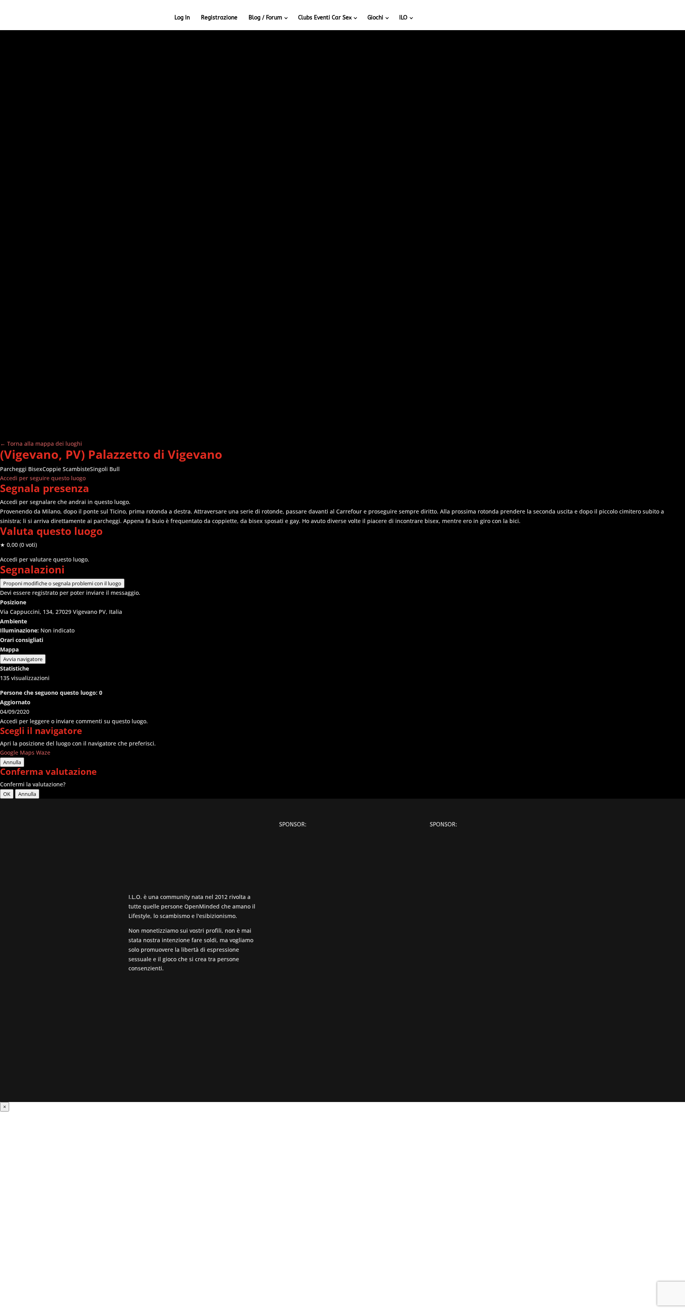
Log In (182, 17)
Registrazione (219, 17)
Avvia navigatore (22, 659)
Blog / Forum (265, 17)
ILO (403, 17)
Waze (43, 752)
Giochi (375, 17)
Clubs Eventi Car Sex (325, 17)
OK (6, 793)
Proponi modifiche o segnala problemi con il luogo (62, 583)
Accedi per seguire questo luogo (43, 478)
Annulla (12, 762)
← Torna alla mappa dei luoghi (41, 443)
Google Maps (17, 752)
